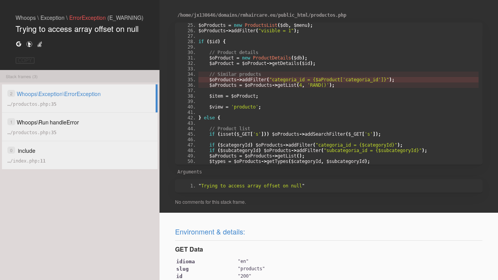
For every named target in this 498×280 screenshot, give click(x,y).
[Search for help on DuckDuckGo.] (29, 43)
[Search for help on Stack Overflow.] (40, 43)
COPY (25, 60)
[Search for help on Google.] (19, 43)
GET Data (189, 249)
